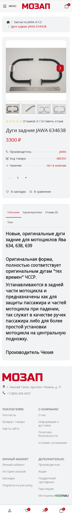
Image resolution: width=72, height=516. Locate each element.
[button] (60, 68)
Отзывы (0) (51, 212)
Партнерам (46, 489)
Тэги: (10, 222)
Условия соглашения (52, 443)
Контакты (9, 415)
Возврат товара (13, 422)
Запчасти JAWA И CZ (28, 22)
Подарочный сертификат (47, 480)
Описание (13, 212)
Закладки (8, 478)
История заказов (14, 471)
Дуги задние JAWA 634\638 (28, 26)
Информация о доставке (48, 423)
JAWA (62, 152)
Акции (42, 471)
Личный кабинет (13, 465)
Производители (49, 465)
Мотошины (53, 495)
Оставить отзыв (52, 121)
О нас (42, 415)
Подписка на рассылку (17, 485)
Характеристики (32, 212)
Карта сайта (10, 428)
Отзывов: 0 (30, 121)
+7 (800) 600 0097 (19, 393)
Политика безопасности (48, 434)
